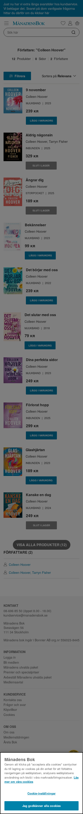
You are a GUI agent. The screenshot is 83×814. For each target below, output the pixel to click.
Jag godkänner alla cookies (41, 806)
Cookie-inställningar (41, 793)
